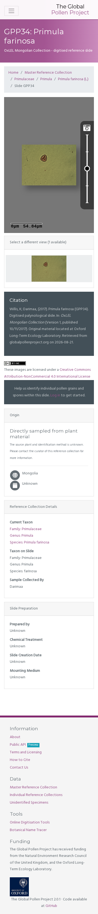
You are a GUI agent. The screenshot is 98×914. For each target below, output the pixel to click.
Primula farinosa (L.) (73, 79)
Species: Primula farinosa (29, 542)
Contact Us (19, 767)
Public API (24, 745)
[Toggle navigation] (11, 11)
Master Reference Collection (48, 73)
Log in (55, 395)
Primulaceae (24, 79)
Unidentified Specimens (29, 803)
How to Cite (20, 760)
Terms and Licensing (26, 752)
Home (13, 73)
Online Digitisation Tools (30, 822)
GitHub (51, 906)
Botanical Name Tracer (28, 830)
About (15, 737)
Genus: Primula (21, 536)
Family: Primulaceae (26, 529)
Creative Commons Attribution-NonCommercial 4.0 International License (47, 373)
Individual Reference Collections (36, 795)
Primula (46, 79)
